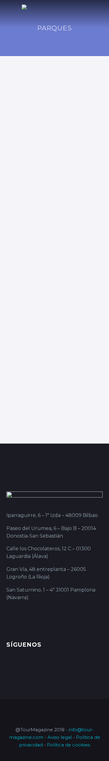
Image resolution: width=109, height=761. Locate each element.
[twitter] (32, 667)
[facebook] (10, 667)
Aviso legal (60, 737)
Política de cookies (68, 745)
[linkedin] (21, 667)
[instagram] (43, 667)
